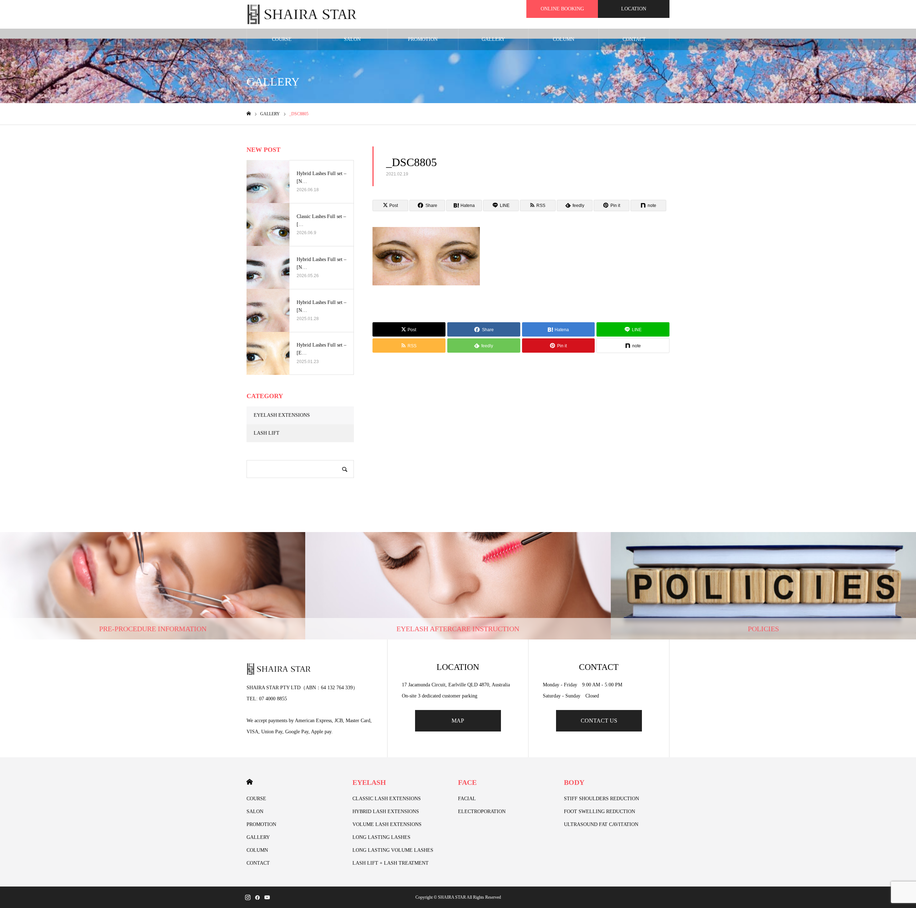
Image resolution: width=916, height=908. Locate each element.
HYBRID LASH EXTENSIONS (385, 811)
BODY (574, 782)
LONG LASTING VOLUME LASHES (392, 850)
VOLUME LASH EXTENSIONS (387, 824)
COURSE (282, 39)
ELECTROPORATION (482, 811)
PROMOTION (423, 39)
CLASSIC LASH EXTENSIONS (386, 798)
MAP (458, 721)
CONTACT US (599, 721)
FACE (467, 782)
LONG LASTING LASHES (381, 837)
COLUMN (563, 39)
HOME (250, 782)
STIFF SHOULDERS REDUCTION (601, 798)
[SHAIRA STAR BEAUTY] (302, 14)
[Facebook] (257, 897)
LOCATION (633, 8)
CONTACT (634, 39)
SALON (352, 39)
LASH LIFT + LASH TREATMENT (390, 863)
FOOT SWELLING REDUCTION (599, 811)
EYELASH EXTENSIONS (282, 415)
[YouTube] (267, 897)
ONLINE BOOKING (562, 8)
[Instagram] (247, 897)
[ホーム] (249, 113)
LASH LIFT (266, 433)
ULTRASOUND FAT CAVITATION (601, 824)
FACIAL (467, 798)
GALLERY (493, 39)
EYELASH (369, 782)
